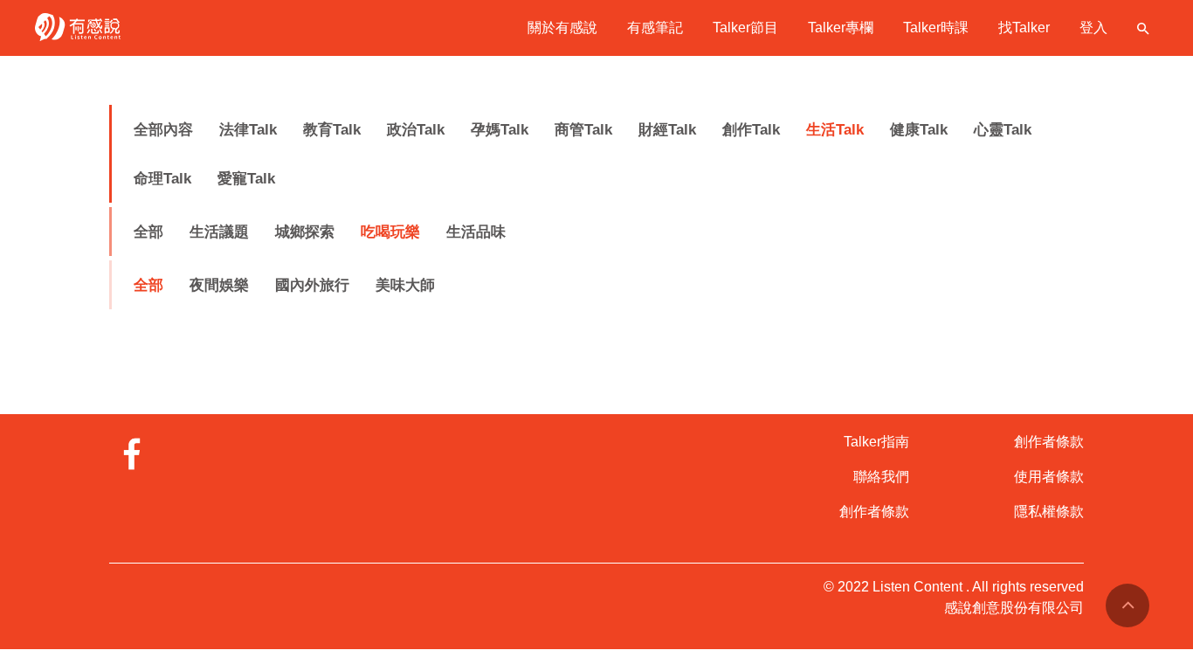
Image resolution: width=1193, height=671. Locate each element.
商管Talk (583, 129)
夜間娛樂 (219, 285)
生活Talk (835, 129)
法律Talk (248, 129)
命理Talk (162, 178)
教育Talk (332, 129)
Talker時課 (936, 27)
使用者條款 (1049, 476)
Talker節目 (745, 27)
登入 (1093, 27)
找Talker (1024, 27)
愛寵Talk (246, 178)
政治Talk (416, 129)
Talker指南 (876, 441)
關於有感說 (562, 27)
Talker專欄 (840, 27)
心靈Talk (1002, 129)
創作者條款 (874, 511)
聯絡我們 (881, 476)
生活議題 (219, 232)
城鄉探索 (304, 232)
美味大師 (405, 285)
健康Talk (919, 129)
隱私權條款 (1049, 511)
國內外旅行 (312, 285)
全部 (148, 232)
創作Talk (751, 129)
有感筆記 (655, 27)
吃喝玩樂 (390, 232)
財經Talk (667, 129)
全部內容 (163, 129)
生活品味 (476, 232)
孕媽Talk (499, 129)
